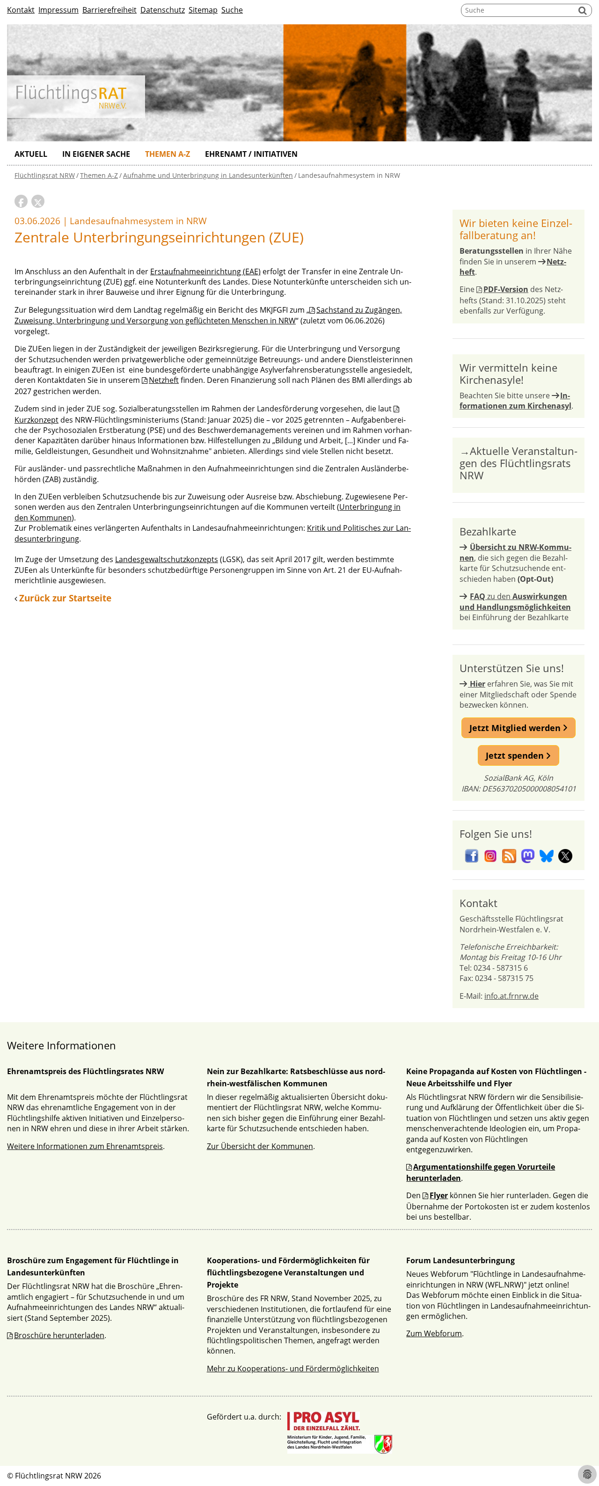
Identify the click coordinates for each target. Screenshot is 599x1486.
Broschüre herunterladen (59, 1335)
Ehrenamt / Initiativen (251, 154)
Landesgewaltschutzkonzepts (166, 559)
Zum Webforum (434, 1333)
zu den (515, 601)
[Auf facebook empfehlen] (21, 201)
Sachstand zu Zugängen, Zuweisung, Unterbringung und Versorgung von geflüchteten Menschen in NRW (208, 315)
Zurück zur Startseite (65, 598)
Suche (232, 10)
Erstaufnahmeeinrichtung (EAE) (205, 271)
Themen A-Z (167, 154)
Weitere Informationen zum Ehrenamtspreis (85, 1146)
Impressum (58, 10)
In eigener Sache (96, 154)
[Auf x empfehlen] (37, 201)
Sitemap (203, 10)
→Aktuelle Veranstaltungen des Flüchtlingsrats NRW (518, 463)
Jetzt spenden (516, 755)
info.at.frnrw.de (511, 996)
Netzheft (164, 380)
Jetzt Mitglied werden (516, 727)
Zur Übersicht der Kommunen (260, 1146)
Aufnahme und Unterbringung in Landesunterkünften (208, 175)
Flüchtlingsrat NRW (45, 175)
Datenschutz (162, 10)
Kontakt (21, 10)
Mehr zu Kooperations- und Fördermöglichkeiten (293, 1368)
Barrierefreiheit (109, 10)
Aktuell (31, 154)
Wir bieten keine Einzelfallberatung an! (516, 229)
